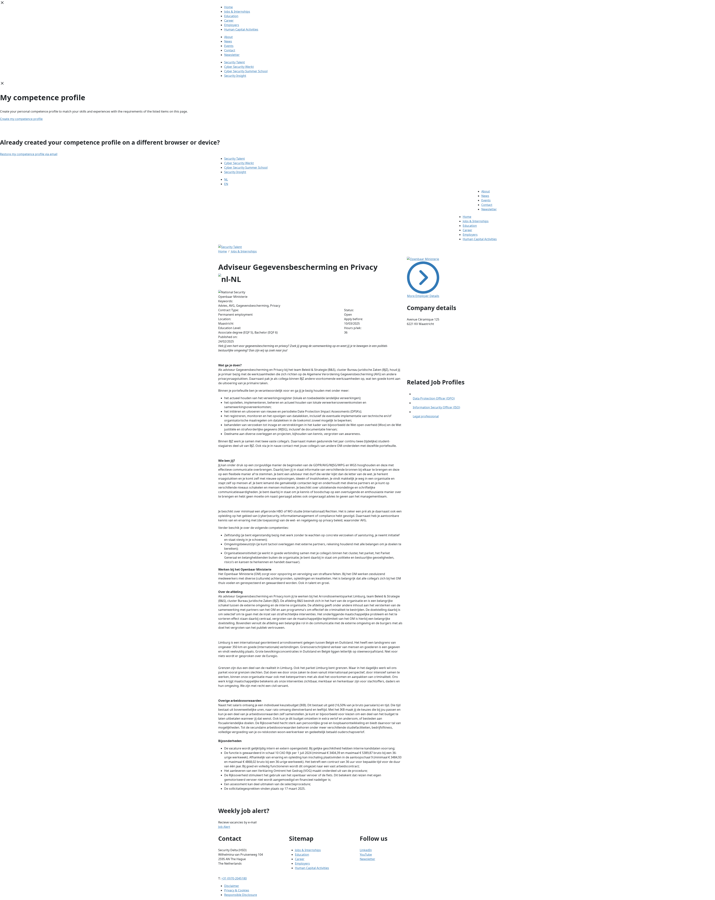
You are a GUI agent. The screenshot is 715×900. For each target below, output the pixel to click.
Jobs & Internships (237, 12)
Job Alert (224, 827)
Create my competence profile (21, 119)
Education (231, 16)
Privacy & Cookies (236, 890)
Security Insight (235, 76)
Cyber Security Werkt (239, 67)
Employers (231, 25)
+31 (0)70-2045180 (234, 878)
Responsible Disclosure (240, 895)
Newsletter (232, 55)
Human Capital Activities (241, 29)
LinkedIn (366, 850)
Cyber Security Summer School (246, 71)
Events (228, 46)
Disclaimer (231, 886)
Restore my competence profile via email (28, 154)
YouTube (366, 854)
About (228, 37)
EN (226, 184)
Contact (229, 50)
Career (229, 20)
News (228, 41)
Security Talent (234, 62)
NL (226, 179)
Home (228, 7)
